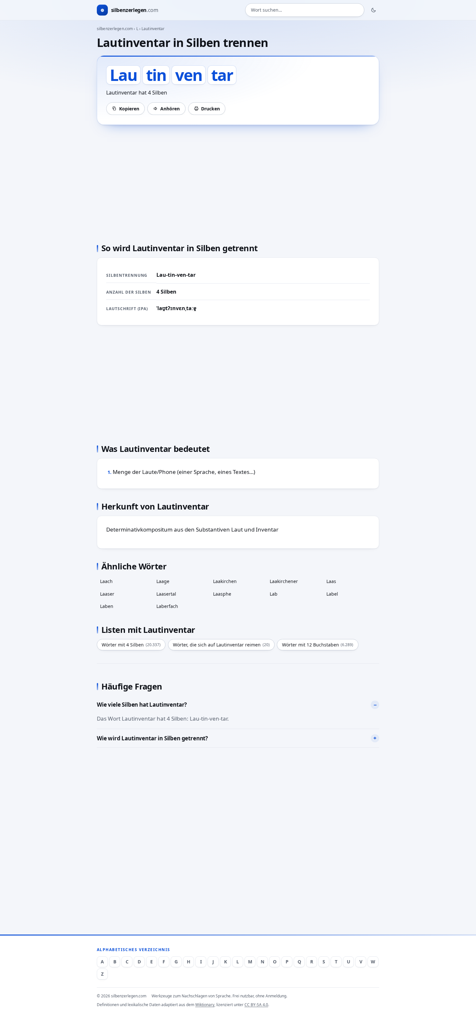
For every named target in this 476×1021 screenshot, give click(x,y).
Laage (162, 581)
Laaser (107, 594)
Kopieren (129, 109)
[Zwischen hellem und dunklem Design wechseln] (373, 10)
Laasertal (166, 594)
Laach (106, 581)
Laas (331, 581)
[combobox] (304, 10)
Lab (274, 594)
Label (332, 594)
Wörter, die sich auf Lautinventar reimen (221, 645)
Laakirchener (284, 581)
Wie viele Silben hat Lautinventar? (142, 704)
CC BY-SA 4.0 (256, 1004)
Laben (106, 606)
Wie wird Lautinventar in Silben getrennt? (152, 738)
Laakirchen (225, 581)
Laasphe (222, 594)
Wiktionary (204, 1004)
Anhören (170, 109)
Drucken (210, 109)
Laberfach (167, 606)
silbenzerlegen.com (115, 28)
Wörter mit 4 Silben (131, 645)
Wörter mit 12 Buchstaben (318, 645)
